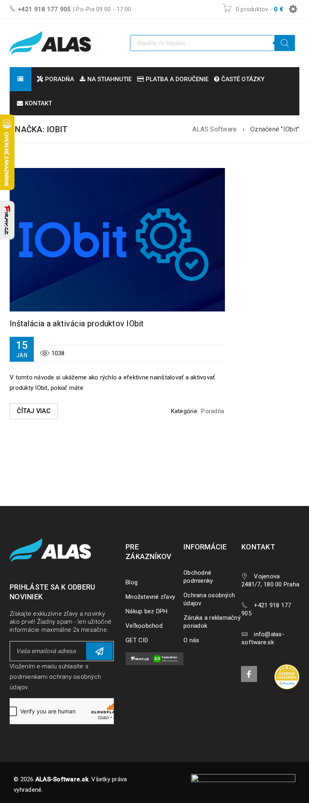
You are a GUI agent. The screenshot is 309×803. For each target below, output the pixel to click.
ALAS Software (214, 129)
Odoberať (99, 651)
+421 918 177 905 (44, 9)
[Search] (285, 43)
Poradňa (212, 411)
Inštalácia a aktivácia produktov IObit (77, 323)
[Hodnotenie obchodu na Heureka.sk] (286, 676)
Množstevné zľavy (150, 596)
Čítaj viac (34, 411)
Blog (132, 582)
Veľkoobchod (144, 625)
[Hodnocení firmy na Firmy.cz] (7, 220)
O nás (191, 640)
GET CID (137, 640)
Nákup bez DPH (146, 611)
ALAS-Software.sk (62, 779)
